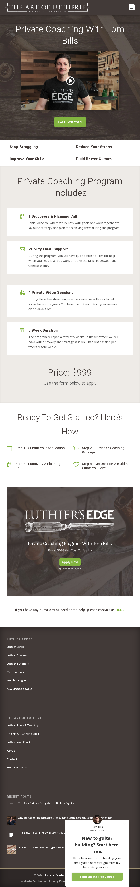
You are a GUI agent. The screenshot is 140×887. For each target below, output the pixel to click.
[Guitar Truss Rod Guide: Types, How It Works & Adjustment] (11, 849)
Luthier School (16, 646)
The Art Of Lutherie (55, 875)
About (11, 750)
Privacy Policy (58, 881)
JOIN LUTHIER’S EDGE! (19, 689)
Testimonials (15, 672)
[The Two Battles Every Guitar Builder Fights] (11, 805)
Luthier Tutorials (18, 663)
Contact (12, 759)
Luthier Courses (17, 655)
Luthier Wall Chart (18, 742)
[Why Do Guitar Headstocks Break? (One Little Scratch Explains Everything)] (11, 820)
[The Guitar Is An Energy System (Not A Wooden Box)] (11, 835)
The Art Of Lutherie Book (23, 733)
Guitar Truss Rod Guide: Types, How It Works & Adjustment (55, 847)
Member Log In (16, 680)
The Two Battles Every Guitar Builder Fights (46, 803)
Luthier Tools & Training (22, 725)
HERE (120, 610)
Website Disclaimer (33, 881)
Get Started (70, 122)
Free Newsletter (17, 767)
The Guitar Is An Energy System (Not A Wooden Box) (51, 832)
